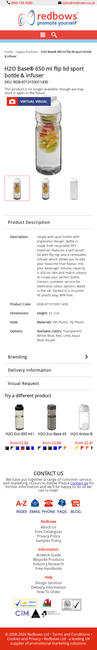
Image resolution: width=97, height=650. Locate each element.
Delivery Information (29, 370)
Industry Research (48, 563)
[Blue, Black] (28, 448)
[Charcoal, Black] (7, 448)
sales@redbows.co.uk (78, 3)
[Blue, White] (60, 448)
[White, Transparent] (72, 448)
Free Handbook (48, 568)
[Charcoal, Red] (23, 448)
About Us (48, 527)
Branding (17, 356)
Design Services (48, 582)
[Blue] (33, 448)
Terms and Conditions (71, 634)
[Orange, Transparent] (88, 448)
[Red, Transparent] (82, 448)
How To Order (48, 591)
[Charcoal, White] (12, 448)
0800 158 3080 (21, 3)
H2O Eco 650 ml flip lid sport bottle (20, 434)
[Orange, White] (65, 448)
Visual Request (23, 383)
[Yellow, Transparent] (77, 448)
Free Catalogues (48, 531)
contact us (79, 483)
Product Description (29, 222)
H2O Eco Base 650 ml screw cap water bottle (52, 434)
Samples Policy (48, 540)
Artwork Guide (48, 554)
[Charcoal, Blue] (17, 448)
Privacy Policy (48, 536)
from (19, 443)
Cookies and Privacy (24, 638)
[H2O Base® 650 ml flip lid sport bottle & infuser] (48, 134)
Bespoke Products (48, 559)
